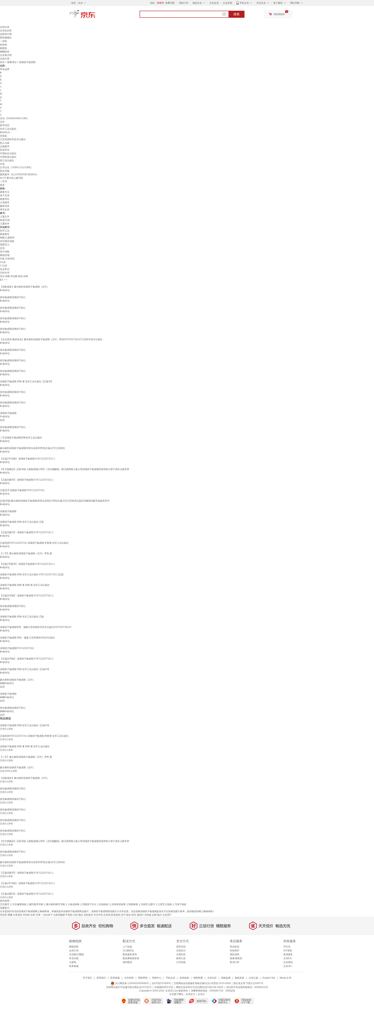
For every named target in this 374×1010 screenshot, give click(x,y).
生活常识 (4, 269)
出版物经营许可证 (163, 987)
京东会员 (214, 3)
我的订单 (183, 3)
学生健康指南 (19, 904)
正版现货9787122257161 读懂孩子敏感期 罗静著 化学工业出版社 (34, 543)
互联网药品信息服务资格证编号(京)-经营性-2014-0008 (202, 983)
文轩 (2, 121)
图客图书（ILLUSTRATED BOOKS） (19, 174)
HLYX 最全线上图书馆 (11, 178)
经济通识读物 (7, 241)
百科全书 (4, 272)
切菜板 (147, 915)
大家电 (72, 962)
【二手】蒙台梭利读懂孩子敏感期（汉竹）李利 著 (26, 553)
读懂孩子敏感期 (8, 413)
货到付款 (181, 946)
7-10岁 (3, 265)
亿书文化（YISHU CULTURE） (16, 167)
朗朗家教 (133, 904)
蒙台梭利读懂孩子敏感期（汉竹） (17, 679)
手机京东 (244, 3)
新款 (128, 915)
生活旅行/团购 (76, 954)
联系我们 (101, 977)
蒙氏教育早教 (36, 904)
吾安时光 (4, 150)
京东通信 (288, 962)
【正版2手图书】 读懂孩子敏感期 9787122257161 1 (27, 564)
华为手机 (98, 915)
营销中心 (156, 977)
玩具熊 (106, 915)
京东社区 (212, 977)
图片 (159, 915)
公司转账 (181, 962)
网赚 (10, 915)
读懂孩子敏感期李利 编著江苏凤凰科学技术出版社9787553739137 (35, 627)
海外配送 (127, 962)
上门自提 (127, 946)
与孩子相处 (180, 904)
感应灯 (140, 915)
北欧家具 (88, 915)
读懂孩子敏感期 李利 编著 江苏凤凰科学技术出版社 (27, 637)
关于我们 (87, 977)
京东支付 (190, 994)
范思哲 (3, 915)
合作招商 (129, 977)
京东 (95, 15)
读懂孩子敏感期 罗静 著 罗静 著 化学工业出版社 (25, 585)
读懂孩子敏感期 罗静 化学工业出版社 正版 (22, 521)
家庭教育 (4, 234)
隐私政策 (239, 977)
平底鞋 (68, 915)
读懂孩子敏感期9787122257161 (17, 648)
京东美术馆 (6, 55)
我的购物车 (279, 14)
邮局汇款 (181, 958)
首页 (2, 62)
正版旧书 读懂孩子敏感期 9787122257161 (22, 490)
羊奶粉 (26, 915)
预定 (80, 915)
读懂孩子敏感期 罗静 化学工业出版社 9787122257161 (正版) (32, 574)
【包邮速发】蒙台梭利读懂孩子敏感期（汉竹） (24, 286)
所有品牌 (4, 69)
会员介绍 (74, 950)
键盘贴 (3, 48)
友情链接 (184, 977)
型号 (123, 915)
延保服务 (288, 954)
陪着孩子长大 (89, 904)
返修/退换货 (236, 958)
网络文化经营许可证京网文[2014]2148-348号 (199, 987)
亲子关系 (4, 195)
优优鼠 (3, 136)
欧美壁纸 (115, 915)
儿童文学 (4, 216)
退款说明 (234, 954)
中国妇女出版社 (8, 153)
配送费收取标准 (131, 958)
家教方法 (4, 192)
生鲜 (32, 915)
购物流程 (74, 946)
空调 (38, 915)
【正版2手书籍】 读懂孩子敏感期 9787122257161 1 (27, 458)
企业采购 (227, 3)
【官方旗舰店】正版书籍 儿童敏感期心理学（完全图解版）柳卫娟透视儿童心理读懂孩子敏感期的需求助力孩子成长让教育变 (64, 469)
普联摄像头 (6, 37)
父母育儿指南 (165, 904)
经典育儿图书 (148, 904)
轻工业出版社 (7, 160)
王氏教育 (4, 904)
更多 (2, 185)
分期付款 (181, 954)
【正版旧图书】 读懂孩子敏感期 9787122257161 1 (27, 479)
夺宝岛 (286, 946)
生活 (2, 248)
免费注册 (170, 3)
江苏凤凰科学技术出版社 (13, 139)
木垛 (2, 164)
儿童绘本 (4, 223)
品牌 (154, 915)
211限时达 (128, 950)
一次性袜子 (47, 915)
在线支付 (181, 950)
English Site (269, 977)
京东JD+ (287, 966)
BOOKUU (5, 132)
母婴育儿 (4, 244)
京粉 (75, 915)
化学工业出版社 (8, 128)
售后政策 (234, 946)
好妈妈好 (104, 904)
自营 (2, 420)
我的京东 (197, 3)
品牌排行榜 (6, 34)
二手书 (3, 181)
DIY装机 (287, 950)
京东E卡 (287, 958)
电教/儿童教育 (7, 237)
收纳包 (3, 44)
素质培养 (4, 206)
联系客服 (74, 966)
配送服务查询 (130, 954)
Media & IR (285, 977)
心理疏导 (4, 202)
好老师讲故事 (119, 904)
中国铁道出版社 (8, 157)
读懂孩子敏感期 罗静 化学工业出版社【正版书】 (25, 669)
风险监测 (225, 977)
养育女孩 (4, 209)
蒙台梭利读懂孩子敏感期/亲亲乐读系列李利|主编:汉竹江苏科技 (32, 448)
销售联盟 (198, 977)
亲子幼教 (4, 251)
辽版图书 (4, 146)
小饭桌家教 (73, 904)
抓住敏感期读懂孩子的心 (13, 297)
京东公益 (253, 977)
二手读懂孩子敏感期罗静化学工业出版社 (21, 437)
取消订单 (234, 962)
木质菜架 (17, 915)
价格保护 (234, 950)
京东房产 (167, 915)
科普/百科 (5, 220)
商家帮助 (142, 977)
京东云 (201, 994)
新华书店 (4, 125)
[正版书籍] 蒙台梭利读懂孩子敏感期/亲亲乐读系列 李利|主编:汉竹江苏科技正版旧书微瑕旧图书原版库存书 (54, 500)
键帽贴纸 (4, 51)
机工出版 (4, 143)
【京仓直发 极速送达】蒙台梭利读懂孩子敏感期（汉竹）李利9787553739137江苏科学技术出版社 (51, 339)
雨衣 (133, 915)
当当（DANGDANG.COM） (14, 118)
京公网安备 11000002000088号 (132, 983)
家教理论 (12, 62)
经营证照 (230, 990)
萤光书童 (4, 171)
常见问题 (74, 958)
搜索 (236, 14)
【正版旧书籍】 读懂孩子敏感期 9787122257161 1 (27, 595)
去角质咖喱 (59, 915)
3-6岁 (3, 262)
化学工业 (4, 230)
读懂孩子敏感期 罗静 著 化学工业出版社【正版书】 (26, 381)
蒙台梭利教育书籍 (55, 904)
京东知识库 (6, 30)
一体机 (3, 41)
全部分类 (4, 27)
